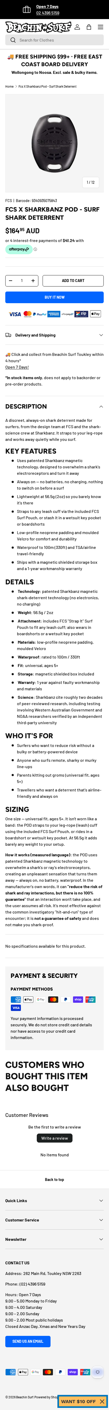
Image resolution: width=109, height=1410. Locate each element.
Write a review (54, 1137)
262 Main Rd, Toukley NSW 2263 (52, 1273)
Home (9, 86)
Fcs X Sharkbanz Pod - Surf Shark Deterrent (47, 86)
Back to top (54, 1179)
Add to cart (73, 280)
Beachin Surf (24, 1397)
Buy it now (55, 297)
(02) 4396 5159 (32, 1283)
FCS (8, 200)
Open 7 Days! (17, 366)
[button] (89, 27)
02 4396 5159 (47, 12)
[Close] (102, 1401)
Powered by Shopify (48, 1397)
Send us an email (27, 1341)
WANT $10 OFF (78, 1401)
